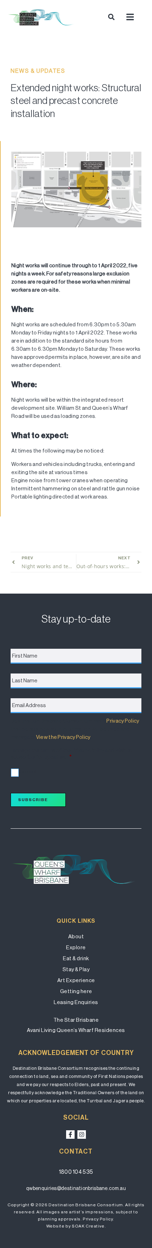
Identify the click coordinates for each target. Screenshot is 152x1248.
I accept (28, 771)
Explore (76, 947)
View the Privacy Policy (63, 737)
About (76, 936)
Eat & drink (76, 958)
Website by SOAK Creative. (76, 1226)
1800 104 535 (76, 1171)
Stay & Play (76, 969)
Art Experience (76, 980)
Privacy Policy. (98, 1219)
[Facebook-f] (70, 1134)
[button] (111, 17)
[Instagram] (81, 1134)
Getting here (76, 991)
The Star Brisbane (76, 1020)
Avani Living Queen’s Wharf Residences (76, 1030)
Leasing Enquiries (76, 1002)
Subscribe (33, 799)
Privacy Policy (122, 721)
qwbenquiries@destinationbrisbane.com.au (76, 1188)
